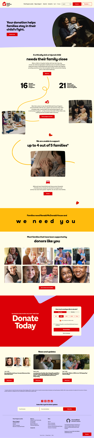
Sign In (49, 421)
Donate (77, 4)
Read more (9, 380)
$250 (72, 316)
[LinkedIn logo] (49, 401)
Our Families (32, 421)
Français (58, 4)
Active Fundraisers (51, 424)
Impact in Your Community (35, 420)
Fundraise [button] (86, 4)
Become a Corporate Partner (18, 426)
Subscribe (69, 409)
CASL (53, 435)
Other (77, 316)
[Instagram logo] (45, 401)
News (49, 418)
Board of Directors (34, 424)
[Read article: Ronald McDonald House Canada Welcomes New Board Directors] (18, 361)
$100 (66, 316)
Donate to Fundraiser (52, 427)
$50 (61, 316)
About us (47, 73)
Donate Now (66, 329)
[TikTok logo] (52, 401)
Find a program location (47, 116)
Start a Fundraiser (66, 333)
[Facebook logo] (42, 401)
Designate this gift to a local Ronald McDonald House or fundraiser (67, 325)
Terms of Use (42, 435)
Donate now (12, 34)
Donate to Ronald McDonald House (55, 426)
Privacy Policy (48, 435)
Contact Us (50, 4)
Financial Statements (34, 425)
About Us (45, 4)
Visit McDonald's (16, 422)
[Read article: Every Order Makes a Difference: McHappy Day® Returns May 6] (76, 361)
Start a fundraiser (16, 425)
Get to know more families (47, 287)
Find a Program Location (28, 4)
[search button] (70, 4)
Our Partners (32, 422)
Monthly (72, 312)
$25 (56, 316)
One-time (60, 312)
